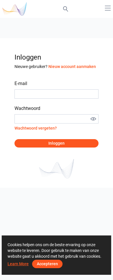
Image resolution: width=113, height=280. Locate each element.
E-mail (20, 83)
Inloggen (56, 143)
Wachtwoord (27, 108)
